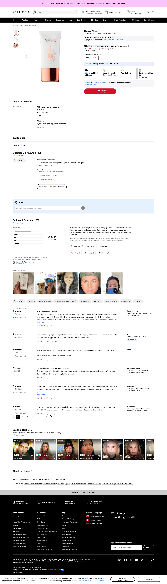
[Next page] (51, 417)
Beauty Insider (41, 516)
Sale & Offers (149, 20)
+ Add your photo (19, 435)
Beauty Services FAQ (68, 537)
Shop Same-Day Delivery (45, 550)
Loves (39, 543)
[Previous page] (13, 417)
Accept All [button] (149, 579)
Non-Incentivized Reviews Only (64, 301)
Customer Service (67, 516)
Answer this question (46, 179)
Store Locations (66, 540)
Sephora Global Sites (19, 534)
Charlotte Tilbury (90, 31)
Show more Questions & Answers (52, 187)
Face (21, 25)
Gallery (39, 519)
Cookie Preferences (54, 570)
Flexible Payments (67, 543)
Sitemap (44, 570)
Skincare (48, 20)
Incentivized (131, 339)
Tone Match (119, 40)
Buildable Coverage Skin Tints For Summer (117, 484)
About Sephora (17, 516)
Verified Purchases (45, 301)
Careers (15, 519)
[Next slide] (74, 56)
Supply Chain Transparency (21, 522)
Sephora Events (17, 528)
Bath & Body (81, 20)
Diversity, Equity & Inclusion (21, 537)
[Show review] (23, 283)
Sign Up (149, 547)
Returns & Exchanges (68, 519)
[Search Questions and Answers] (15, 160)
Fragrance (60, 20)
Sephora (29, 479)
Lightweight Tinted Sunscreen (75, 484)
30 (46, 416)
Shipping (64, 525)
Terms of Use (27, 570)
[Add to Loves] (120, 91)
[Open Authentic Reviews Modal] (33, 262)
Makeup (36, 20)
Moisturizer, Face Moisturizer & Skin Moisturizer (50, 479)
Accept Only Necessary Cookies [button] (122, 579)
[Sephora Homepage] (21, 12)
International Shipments (69, 531)
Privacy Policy (17, 570)
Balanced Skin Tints (94, 484)
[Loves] (147, 12)
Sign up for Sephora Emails (121, 543)
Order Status (41, 522)
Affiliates (15, 525)
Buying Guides (66, 534)
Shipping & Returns (92, 84)
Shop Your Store (42, 546)
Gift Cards (135, 20)
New (15, 20)
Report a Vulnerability (19, 546)
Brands (105, 20)
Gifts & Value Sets (119, 20)
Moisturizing (111, 40)
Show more (41, 127)
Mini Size (94, 20)
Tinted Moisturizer (30, 25)
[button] (117, 46)
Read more (41, 322)
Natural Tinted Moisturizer (33, 484)
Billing (64, 528)
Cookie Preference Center (93, 580)
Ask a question (101, 37)
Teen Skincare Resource (69, 550)
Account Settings (42, 528)
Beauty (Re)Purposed (19, 543)
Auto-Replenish (42, 534)
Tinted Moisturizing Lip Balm (53, 484)
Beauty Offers (41, 537)
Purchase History (42, 525)
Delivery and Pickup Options (70, 522)
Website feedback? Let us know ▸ (83, 493)
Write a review (18, 223)
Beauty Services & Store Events (47, 531)
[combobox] (55, 12)
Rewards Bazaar (42, 540)
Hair (70, 20)
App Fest (25, 20)
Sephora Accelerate (19, 540)
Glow (105, 40)
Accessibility (65, 546)
